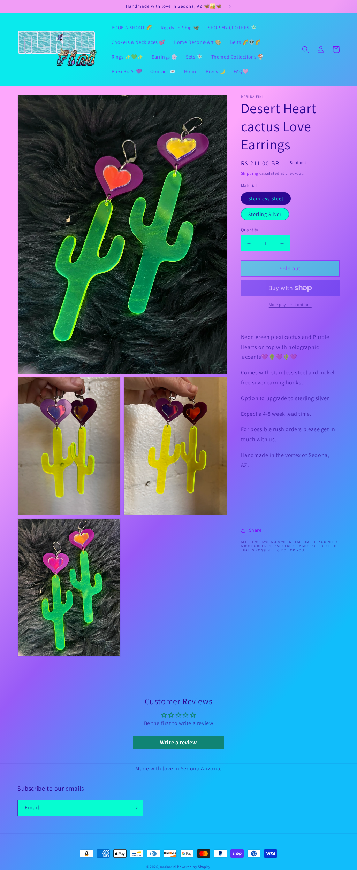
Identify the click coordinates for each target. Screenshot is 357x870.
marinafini (168, 866)
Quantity (249, 230)
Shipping (250, 173)
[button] (305, 49)
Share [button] (255, 530)
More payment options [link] (290, 304)
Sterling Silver (265, 214)
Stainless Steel (265, 198)
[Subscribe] (135, 808)
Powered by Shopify (194, 866)
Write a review (178, 742)
